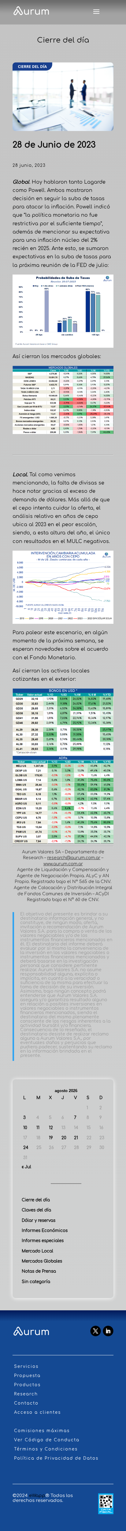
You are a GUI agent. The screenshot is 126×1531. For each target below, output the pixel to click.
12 (51, 1127)
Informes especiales (43, 1240)
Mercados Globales (42, 1261)
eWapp (37, 1495)
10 (25, 1127)
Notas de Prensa (39, 1271)
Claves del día (36, 1210)
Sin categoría (36, 1281)
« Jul (26, 1167)
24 (25, 1147)
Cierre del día (36, 1200)
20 (63, 1138)
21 (76, 1138)
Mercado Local (37, 1251)
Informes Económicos (45, 1230)
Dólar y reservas (38, 1220)
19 (51, 1138)
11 (37, 1127)
